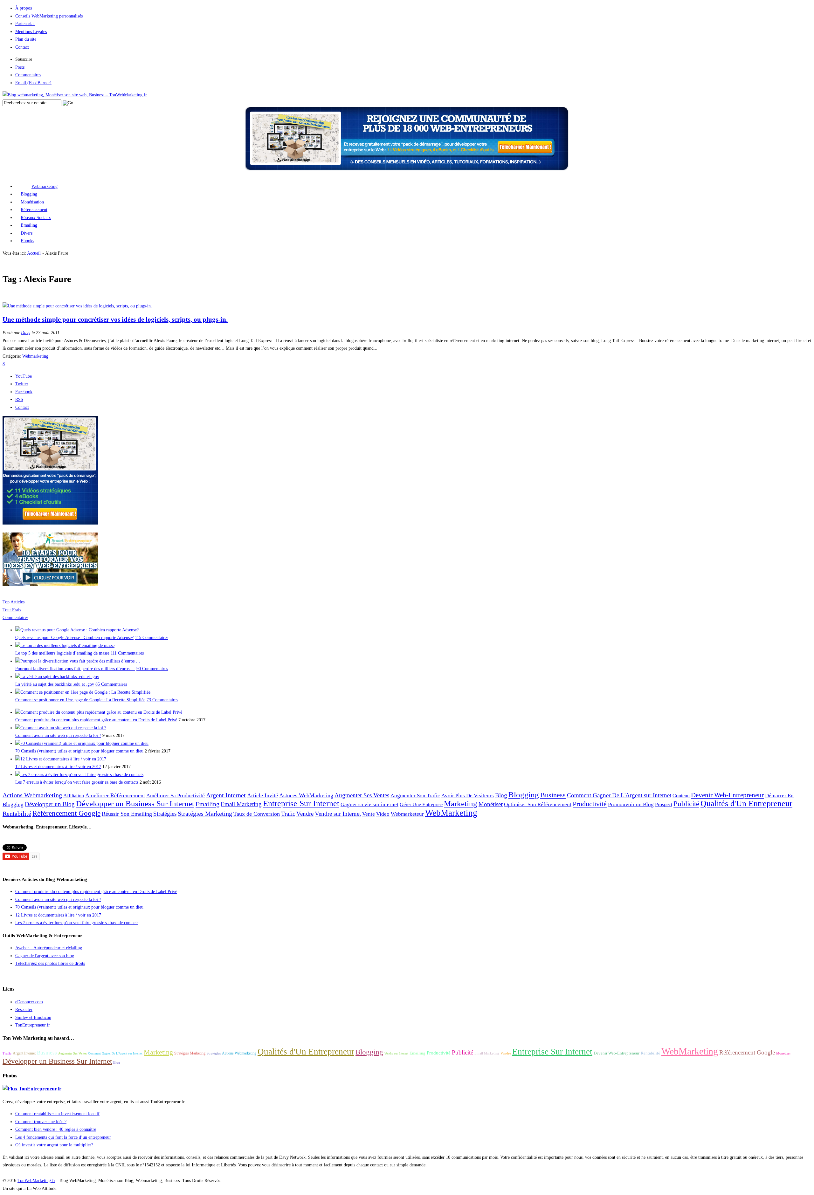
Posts (19, 67)
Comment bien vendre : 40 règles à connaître (55, 1129)
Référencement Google (66, 813)
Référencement (34, 209)
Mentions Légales (31, 31)
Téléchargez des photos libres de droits (50, 963)
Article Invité (262, 795)
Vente (368, 814)
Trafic (288, 813)
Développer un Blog (50, 804)
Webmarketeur (407, 814)
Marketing (460, 803)
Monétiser (491, 804)
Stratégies (164, 813)
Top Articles (13, 602)
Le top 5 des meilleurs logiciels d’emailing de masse (62, 653)
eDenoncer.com (29, 1001)
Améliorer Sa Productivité (175, 796)
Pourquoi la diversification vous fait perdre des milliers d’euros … (75, 668)
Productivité (590, 804)
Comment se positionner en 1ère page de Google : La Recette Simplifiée (80, 699)
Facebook (23, 391)
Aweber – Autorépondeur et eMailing (48, 947)
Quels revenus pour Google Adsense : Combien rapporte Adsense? (74, 637)
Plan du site (25, 39)
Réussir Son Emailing (127, 814)
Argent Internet (226, 795)
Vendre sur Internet (338, 814)
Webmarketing (44, 186)
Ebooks (27, 240)
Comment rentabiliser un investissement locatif (57, 1113)
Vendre (305, 813)
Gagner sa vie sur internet (369, 804)
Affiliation (73, 795)
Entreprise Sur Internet (301, 803)
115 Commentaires (151, 637)
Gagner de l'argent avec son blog (44, 955)
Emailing (29, 225)
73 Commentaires (162, 699)
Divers (26, 233)
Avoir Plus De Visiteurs (467, 796)
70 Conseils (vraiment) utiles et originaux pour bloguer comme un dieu (79, 751)
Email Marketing (241, 804)
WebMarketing (451, 813)
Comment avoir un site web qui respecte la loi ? (58, 735)
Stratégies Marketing (205, 813)
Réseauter (23, 1009)
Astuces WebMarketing (306, 795)
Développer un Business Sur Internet (135, 803)
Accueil (34, 253)
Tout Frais (12, 610)
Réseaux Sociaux (36, 217)
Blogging (29, 194)
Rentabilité (17, 813)
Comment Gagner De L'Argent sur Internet (619, 795)
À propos (23, 8)
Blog (501, 795)
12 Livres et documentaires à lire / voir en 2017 (58, 766)
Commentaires (28, 74)
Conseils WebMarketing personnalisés (49, 16)
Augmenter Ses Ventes (362, 795)
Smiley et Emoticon (33, 1017)
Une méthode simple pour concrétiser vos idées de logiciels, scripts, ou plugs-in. (115, 319)
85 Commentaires (111, 684)
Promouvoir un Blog (631, 804)
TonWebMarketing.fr (36, 1180)
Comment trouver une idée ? (40, 1121)
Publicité (686, 804)
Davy (25, 332)
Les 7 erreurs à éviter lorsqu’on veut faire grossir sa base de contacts (76, 782)
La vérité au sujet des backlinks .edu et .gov (54, 684)
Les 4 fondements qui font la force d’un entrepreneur (63, 1137)
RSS (19, 399)
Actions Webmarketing (32, 795)
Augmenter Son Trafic (415, 796)
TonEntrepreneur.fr (32, 1025)
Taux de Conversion (256, 814)
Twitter (21, 383)
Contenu (681, 795)
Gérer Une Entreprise (421, 804)
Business (553, 795)
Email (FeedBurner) (33, 82)
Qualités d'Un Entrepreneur (746, 803)
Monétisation (32, 202)
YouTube (23, 376)
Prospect (663, 804)
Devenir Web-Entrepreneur (727, 795)
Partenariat (25, 23)
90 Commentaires (152, 668)
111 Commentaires (127, 653)
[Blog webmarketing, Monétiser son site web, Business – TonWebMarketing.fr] (75, 95)
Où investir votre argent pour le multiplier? (54, 1145)
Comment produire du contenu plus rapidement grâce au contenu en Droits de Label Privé (96, 720)
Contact (22, 47)
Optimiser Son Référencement (537, 804)
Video (383, 814)
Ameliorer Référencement (115, 795)
